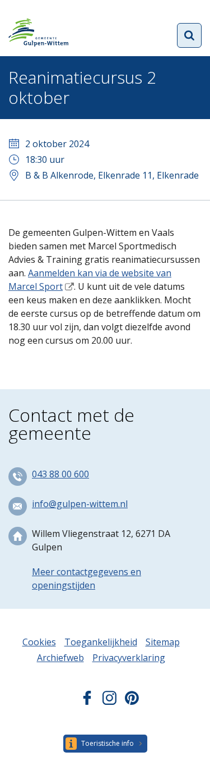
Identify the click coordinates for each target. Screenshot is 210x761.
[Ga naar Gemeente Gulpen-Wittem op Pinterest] (132, 701)
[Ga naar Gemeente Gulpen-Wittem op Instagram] (109, 701)
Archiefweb (60, 657)
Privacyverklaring (128, 657)
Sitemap (163, 642)
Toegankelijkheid (100, 642)
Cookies (39, 642)
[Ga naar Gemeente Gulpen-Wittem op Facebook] (87, 701)
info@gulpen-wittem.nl (80, 504)
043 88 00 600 (60, 474)
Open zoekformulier (189, 35)
